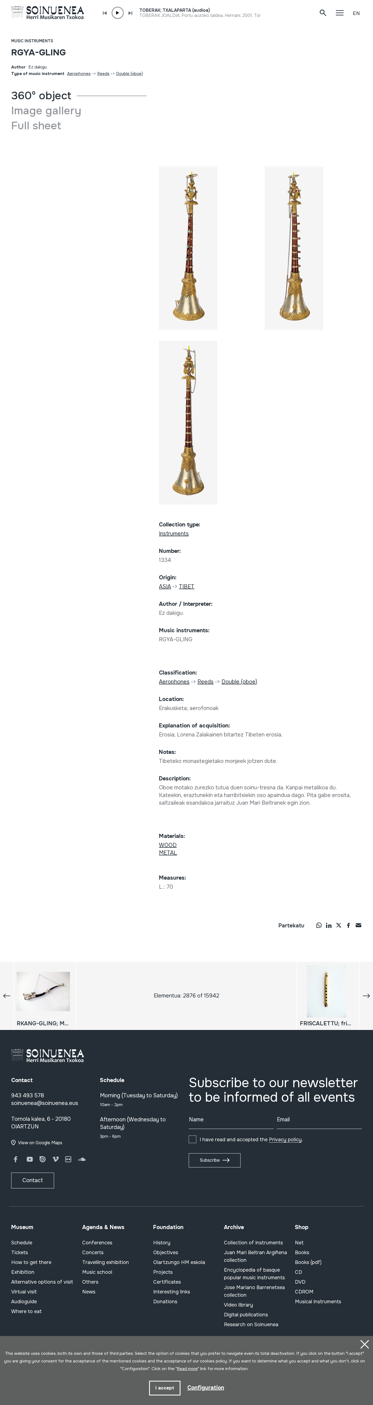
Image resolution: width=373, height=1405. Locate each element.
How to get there (31, 1262)
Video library (238, 1305)
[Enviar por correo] (358, 924)
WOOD (168, 845)
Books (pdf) (308, 1262)
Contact (32, 1180)
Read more (187, 1368)
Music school (97, 1272)
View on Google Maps (40, 1143)
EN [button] (356, 13)
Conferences (97, 1243)
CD (298, 1272)
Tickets (19, 1253)
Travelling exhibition (105, 1262)
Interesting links (171, 1292)
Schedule (21, 1243)
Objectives (165, 1253)
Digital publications (246, 1315)
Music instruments (32, 40)
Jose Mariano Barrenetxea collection (254, 1291)
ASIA (165, 586)
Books (302, 1253)
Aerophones (79, 73)
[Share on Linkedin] (328, 924)
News (88, 1292)
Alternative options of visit (42, 1282)
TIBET (186, 586)
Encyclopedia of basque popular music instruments (254, 1274)
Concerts (92, 1253)
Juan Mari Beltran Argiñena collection (255, 1256)
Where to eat (26, 1311)
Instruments (174, 533)
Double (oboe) (129, 73)
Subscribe (210, 1160)
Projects (163, 1272)
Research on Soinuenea (251, 1325)
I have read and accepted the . (251, 1140)
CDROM (304, 1292)
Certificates (167, 1282)
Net (299, 1243)
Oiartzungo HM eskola (179, 1262)
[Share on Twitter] (338, 924)
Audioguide (24, 1302)
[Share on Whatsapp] (318, 924)
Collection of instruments (253, 1243)
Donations (165, 1302)
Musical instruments (318, 1302)
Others (90, 1282)
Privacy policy (285, 1140)
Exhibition (22, 1272)
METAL (168, 852)
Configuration (205, 1387)
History (161, 1243)
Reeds (103, 73)
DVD (300, 1282)
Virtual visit (24, 1292)
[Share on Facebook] (348, 924)
